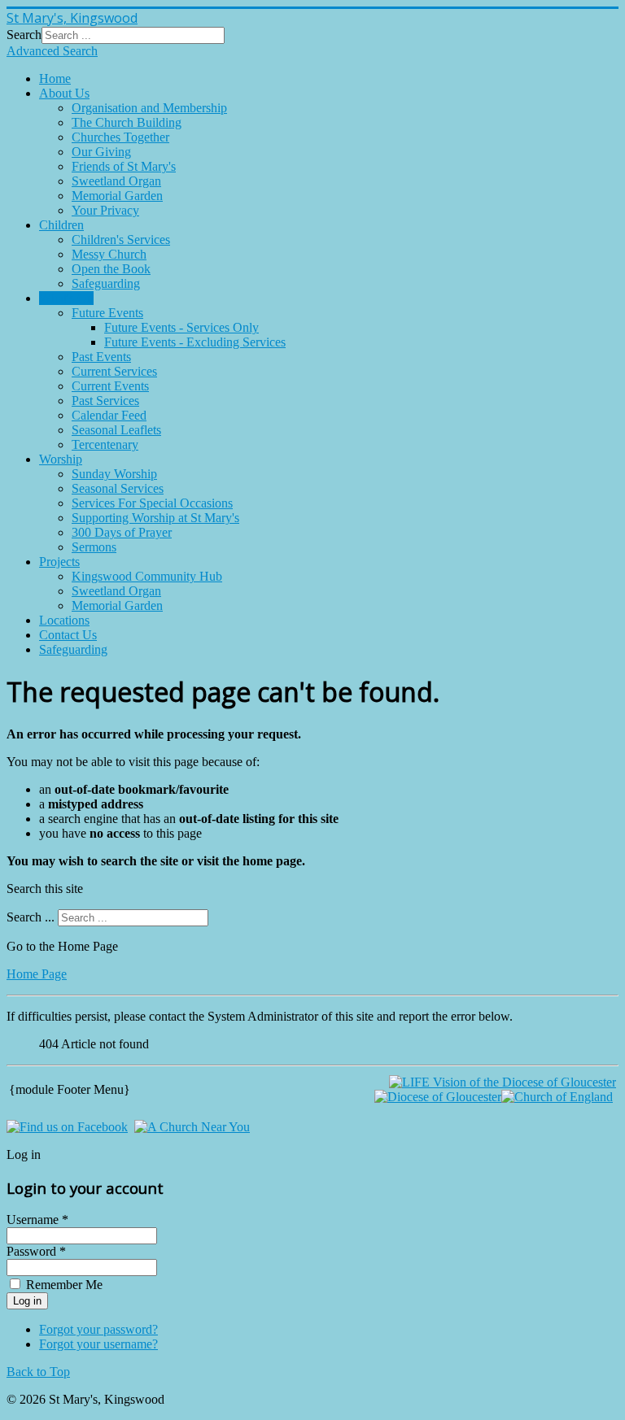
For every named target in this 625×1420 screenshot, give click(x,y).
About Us (64, 93)
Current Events (110, 386)
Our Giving (101, 152)
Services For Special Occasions (152, 503)
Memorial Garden (117, 196)
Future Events (107, 313)
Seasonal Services (118, 488)
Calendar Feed (109, 415)
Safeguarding (106, 283)
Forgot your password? (98, 1329)
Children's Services (121, 239)
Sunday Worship (114, 474)
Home (55, 78)
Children (61, 225)
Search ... (31, 917)
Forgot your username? (98, 1344)
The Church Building (126, 122)
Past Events (101, 357)
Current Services (114, 371)
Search (24, 34)
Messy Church (109, 254)
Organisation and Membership (149, 108)
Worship (60, 459)
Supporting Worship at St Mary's (155, 518)
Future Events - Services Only (181, 327)
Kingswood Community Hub (147, 576)
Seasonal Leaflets (116, 430)
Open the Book (111, 269)
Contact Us (68, 635)
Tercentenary (105, 444)
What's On (66, 298)
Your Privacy (105, 210)
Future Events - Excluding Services (195, 342)
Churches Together (120, 137)
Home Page (37, 974)
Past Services (105, 400)
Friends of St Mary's (124, 166)
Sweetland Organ (116, 181)
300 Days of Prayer (122, 532)
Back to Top (38, 1372)
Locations (64, 620)
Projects (59, 561)
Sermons (94, 547)
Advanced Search (52, 51)
